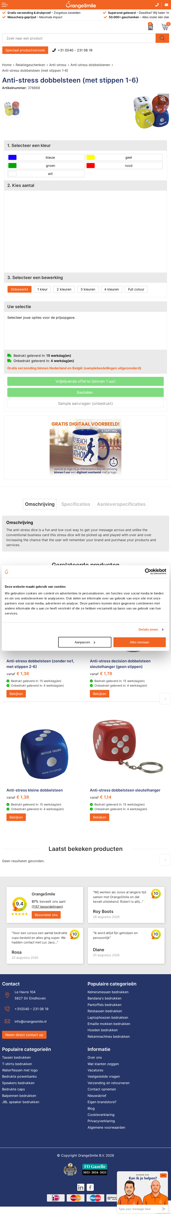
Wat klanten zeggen (103, 1064)
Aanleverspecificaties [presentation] (121, 504)
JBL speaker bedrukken (20, 1102)
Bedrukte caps (13, 1089)
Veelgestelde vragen (104, 1076)
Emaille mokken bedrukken (109, 1024)
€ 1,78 (101, 673)
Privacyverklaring (101, 1121)
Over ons (95, 1057)
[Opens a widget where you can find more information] (142, 1192)
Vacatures (95, 1070)
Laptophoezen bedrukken (108, 1017)
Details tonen (148, 629)
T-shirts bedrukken (17, 1064)
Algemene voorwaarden (106, 1127)
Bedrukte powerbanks (19, 1076)
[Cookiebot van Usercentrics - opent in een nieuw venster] (148, 571)
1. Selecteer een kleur (29, 145)
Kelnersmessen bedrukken (108, 992)
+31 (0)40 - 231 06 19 (75, 50)
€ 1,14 (100, 797)
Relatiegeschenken (30, 65)
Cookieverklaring (101, 1115)
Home (6, 65)
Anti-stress (57, 65)
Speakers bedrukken (18, 1083)
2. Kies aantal (20, 185)
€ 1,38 (17, 673)
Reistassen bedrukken (105, 1011)
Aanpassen (82, 642)
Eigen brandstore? (102, 1102)
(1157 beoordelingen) (47, 907)
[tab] (40, 504)
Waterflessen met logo (20, 1070)
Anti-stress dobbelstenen (90, 65)
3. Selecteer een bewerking (35, 277)
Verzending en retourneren (109, 1083)
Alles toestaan (139, 642)
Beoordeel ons (46, 915)
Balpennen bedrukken (19, 1096)
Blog (91, 1108)
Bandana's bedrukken (104, 998)
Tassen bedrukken (16, 1057)
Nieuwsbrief (97, 1096)
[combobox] (79, 38)
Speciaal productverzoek (25, 50)
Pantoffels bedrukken (104, 1005)
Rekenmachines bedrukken (109, 1036)
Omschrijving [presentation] (40, 504)
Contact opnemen (102, 1089)
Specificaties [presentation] (75, 504)
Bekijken (16, 694)
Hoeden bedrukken (103, 1030)
